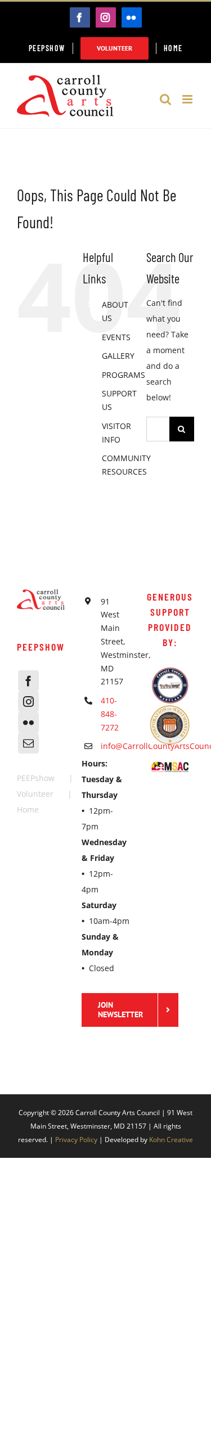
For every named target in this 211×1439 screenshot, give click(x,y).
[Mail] (28, 743)
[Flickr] (28, 722)
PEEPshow (36, 778)
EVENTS (116, 337)
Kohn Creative (171, 1139)
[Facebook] (28, 680)
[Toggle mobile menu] (188, 99)
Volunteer (35, 793)
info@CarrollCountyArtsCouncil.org (115, 746)
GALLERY (118, 355)
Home (28, 809)
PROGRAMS (123, 374)
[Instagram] (28, 701)
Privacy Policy (76, 1139)
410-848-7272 (110, 714)
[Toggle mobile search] (165, 99)
